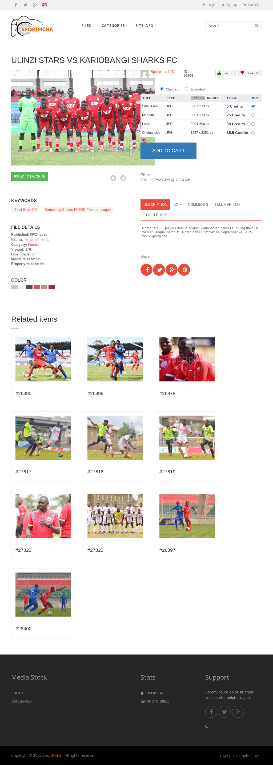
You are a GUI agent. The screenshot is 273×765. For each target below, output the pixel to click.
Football (34, 245)
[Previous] (113, 178)
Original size (151, 133)
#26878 (167, 393)
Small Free (150, 106)
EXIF (178, 205)
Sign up (231, 4)
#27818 (95, 471)
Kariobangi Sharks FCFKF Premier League (78, 210)
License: (147, 89)
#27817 (23, 471)
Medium (148, 115)
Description (155, 205)
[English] (44, 6)
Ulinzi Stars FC (25, 210)
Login (211, 4)
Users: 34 (153, 693)
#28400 (23, 628)
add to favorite (31, 176)
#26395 (23, 393)
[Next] (123, 178)
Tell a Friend (227, 205)
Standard (172, 89)
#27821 (23, 550)
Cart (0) (253, 4)
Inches (213, 98)
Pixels (198, 98)
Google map (155, 215)
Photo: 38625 (157, 701)
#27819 (167, 471)
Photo (17, 693)
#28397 (167, 550)
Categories (113, 25)
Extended (198, 89)
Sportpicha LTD (162, 72)
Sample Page (247, 756)
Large (146, 124)
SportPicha (52, 755)
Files (86, 25)
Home (225, 756)
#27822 (95, 550)
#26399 (95, 393)
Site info (144, 25)
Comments (198, 205)
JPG (169, 106)
